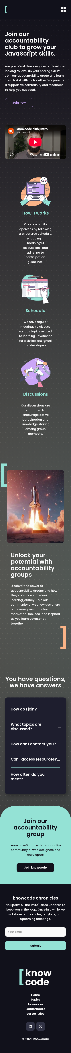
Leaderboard (35, 1009)
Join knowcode (35, 867)
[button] (35, 708)
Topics (35, 999)
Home (35, 995)
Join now (19, 102)
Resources (35, 1004)
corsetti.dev (35, 1014)
